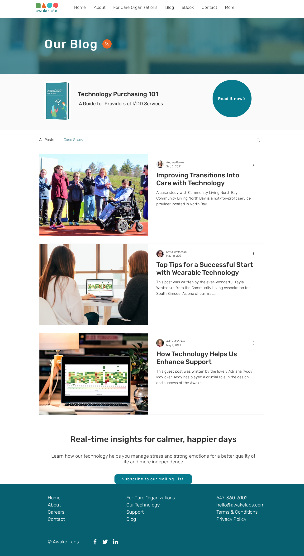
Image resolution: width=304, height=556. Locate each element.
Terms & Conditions (237, 512)
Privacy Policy (231, 519)
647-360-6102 (231, 498)
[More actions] (255, 164)
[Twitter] (105, 541)
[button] (258, 140)
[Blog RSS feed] (107, 44)
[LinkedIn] (115, 541)
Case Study (73, 139)
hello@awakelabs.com (240, 505)
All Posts (46, 139)
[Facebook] (95, 541)
